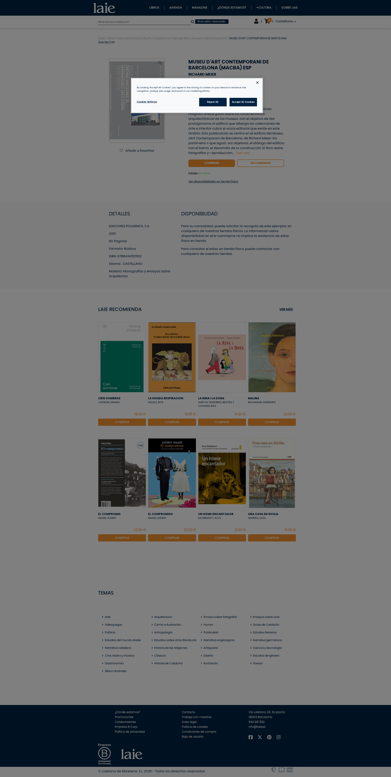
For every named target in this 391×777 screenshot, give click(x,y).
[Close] (257, 82)
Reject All (213, 102)
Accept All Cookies (243, 102)
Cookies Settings (147, 102)
